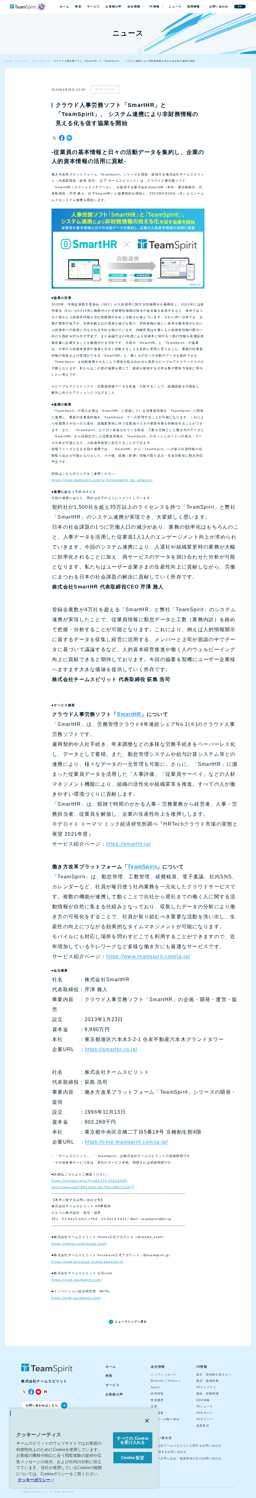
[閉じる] (147, 1421)
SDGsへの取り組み (165, 1419)
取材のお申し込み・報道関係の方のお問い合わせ (186, 1458)
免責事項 (202, 1425)
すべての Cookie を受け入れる (132, 1440)
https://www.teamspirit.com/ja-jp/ (148, 956)
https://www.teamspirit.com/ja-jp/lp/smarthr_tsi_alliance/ (102, 480)
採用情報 (193, 6)
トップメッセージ (163, 1374)
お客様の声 (113, 6)
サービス (93, 6)
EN (240, 6)
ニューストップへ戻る (131, 1321)
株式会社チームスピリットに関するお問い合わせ (186, 1445)
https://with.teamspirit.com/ (76, 1297)
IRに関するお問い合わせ (169, 1451)
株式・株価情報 (207, 1380)
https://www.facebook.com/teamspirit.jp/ (88, 1261)
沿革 (154, 1406)
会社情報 (133, 6)
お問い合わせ (219, 6)
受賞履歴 (157, 1400)
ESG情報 (203, 1400)
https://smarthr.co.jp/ (111, 1049)
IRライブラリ (206, 1387)
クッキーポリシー (34, 1479)
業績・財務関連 (207, 1393)
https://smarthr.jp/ (128, 844)
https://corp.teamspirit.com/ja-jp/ (126, 1142)
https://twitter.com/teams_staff (79, 1243)
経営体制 (157, 1393)
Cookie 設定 (132, 1457)
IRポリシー (204, 1419)
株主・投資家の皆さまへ (214, 1374)
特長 (78, 6)
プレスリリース (105, 89)
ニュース (175, 6)
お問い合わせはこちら (42, 1405)
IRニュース (204, 1406)
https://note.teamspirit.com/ (77, 1279)
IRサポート (204, 1412)
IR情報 (154, 6)
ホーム (64, 6)
